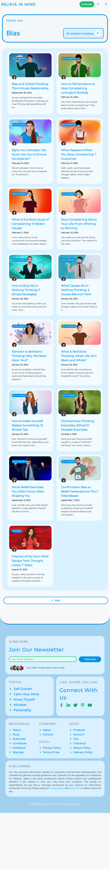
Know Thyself (24, 699)
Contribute (20, 743)
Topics (17, 730)
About (47, 730)
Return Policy (82, 747)
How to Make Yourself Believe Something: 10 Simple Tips (27, 425)
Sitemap (18, 752)
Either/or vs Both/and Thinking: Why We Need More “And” (29, 356)
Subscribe (90, 659)
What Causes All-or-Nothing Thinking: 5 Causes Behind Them (76, 290)
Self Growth (23, 689)
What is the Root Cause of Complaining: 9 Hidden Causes (30, 224)
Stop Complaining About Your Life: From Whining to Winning (79, 224)
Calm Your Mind (26, 694)
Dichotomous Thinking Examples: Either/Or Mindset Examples (77, 425)
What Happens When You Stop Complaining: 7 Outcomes (78, 154)
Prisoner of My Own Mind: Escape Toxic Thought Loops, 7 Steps (30, 561)
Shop (16, 734)
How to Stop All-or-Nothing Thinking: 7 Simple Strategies (26, 290)
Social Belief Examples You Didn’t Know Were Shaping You (28, 491)
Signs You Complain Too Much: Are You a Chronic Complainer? (29, 154)
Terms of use (76, 788)
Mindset (17, 531)
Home (11, 20)
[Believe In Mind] (18, 4)
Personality (22, 710)
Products (79, 730)
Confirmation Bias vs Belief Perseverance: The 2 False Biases (79, 491)
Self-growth (19, 59)
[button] (98, 4)
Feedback (19, 747)
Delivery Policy (82, 752)
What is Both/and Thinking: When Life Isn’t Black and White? (79, 356)
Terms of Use (51, 752)
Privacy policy (56, 788)
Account (78, 734)
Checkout (79, 743)
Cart (76, 739)
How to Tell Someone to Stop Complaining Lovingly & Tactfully (78, 88)
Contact (48, 734)
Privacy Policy (52, 747)
